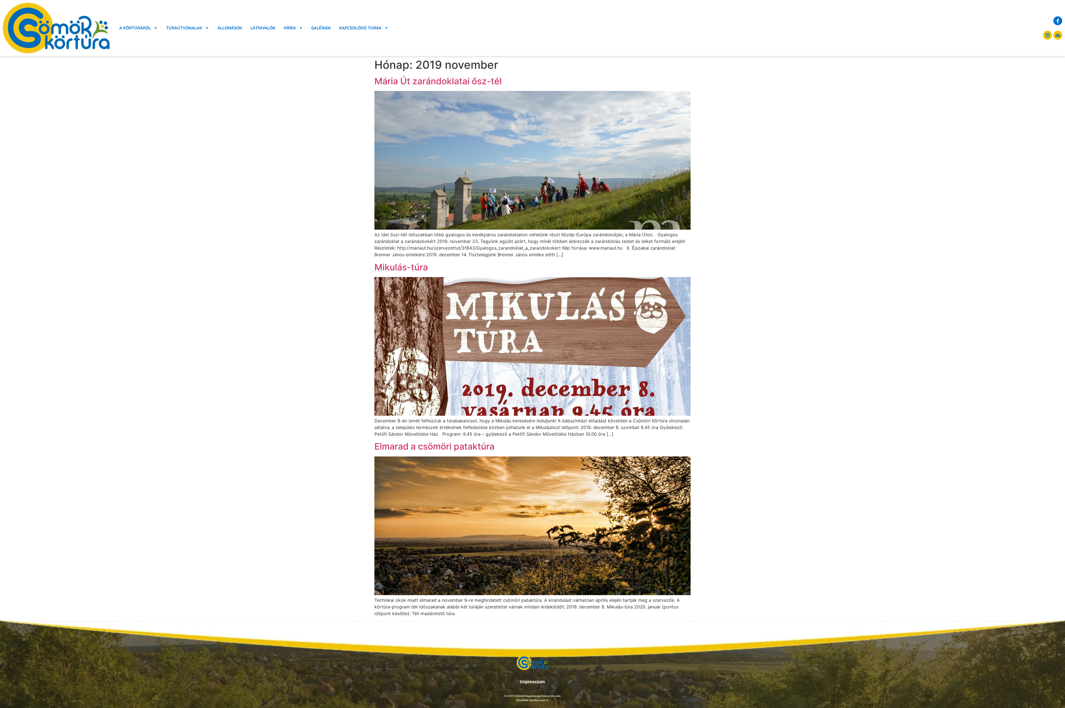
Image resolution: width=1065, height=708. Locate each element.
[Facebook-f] (1057, 20)
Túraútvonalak (184, 28)
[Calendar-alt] (1047, 35)
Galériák (321, 28)
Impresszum (532, 681)
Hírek (290, 28)
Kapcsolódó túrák (360, 28)
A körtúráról (135, 28)
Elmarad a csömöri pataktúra (434, 446)
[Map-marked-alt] (1057, 35)
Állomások (229, 28)
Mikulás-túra (401, 267)
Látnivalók (262, 28)
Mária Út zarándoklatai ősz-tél (438, 81)
